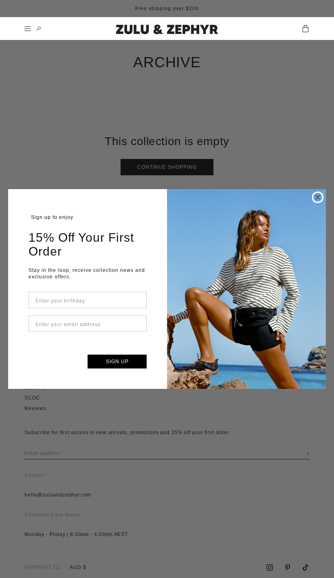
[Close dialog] (318, 197)
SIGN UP (117, 361)
